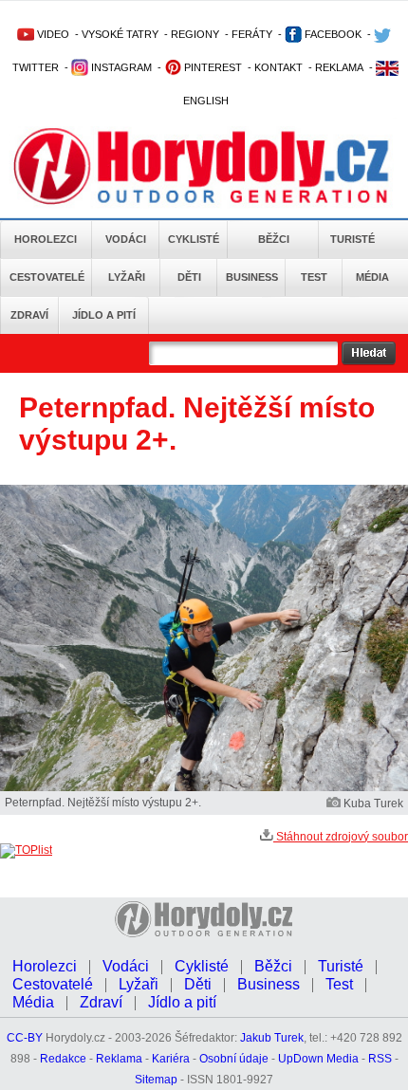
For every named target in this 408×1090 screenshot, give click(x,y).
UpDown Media (318, 1058)
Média (372, 277)
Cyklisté (193, 239)
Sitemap (156, 1079)
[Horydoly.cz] (201, 170)
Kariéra (171, 1058)
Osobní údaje (234, 1058)
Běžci (273, 239)
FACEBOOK (332, 34)
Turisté (352, 239)
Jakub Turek (272, 1037)
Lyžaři (126, 277)
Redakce (63, 1058)
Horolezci (45, 239)
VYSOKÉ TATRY (120, 34)
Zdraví (29, 315)
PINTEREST (211, 67)
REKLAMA (339, 67)
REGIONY (195, 34)
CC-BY (25, 1037)
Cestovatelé (46, 277)
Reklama (119, 1058)
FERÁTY (252, 34)
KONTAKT (278, 67)
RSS (380, 1058)
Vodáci (125, 239)
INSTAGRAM (120, 67)
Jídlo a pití (104, 315)
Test (314, 277)
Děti (189, 277)
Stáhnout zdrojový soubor (340, 836)
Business (252, 277)
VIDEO (51, 34)
